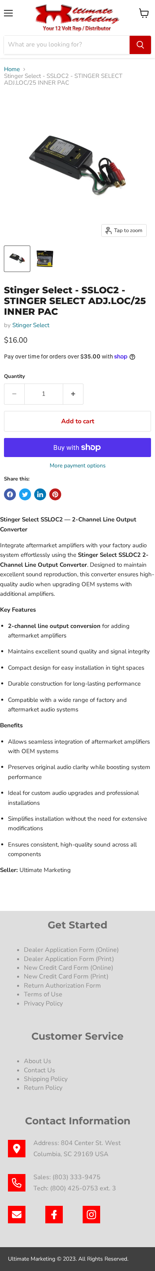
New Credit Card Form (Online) (68, 967)
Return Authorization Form (62, 985)
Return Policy (43, 1087)
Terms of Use (44, 994)
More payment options (78, 466)
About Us (37, 1061)
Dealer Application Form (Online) (71, 949)
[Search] (140, 45)
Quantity (14, 377)
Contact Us (39, 1070)
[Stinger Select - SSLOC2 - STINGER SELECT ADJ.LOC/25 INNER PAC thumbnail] (17, 258)
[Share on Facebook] (10, 494)
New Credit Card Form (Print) (66, 976)
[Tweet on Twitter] (25, 494)
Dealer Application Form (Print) (69, 959)
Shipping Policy (46, 1079)
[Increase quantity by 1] (73, 394)
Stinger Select (30, 325)
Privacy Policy (44, 1003)
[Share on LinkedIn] (40, 494)
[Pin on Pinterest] (55, 494)
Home (12, 69)
